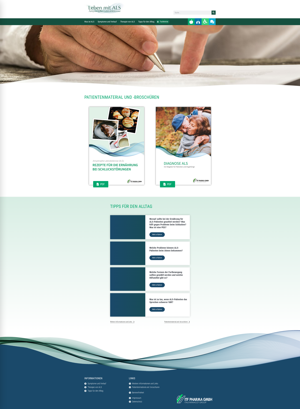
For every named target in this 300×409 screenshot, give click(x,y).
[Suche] (214, 13)
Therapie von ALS (127, 21)
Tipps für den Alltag (146, 21)
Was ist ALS (89, 21)
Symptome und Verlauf (107, 21)
